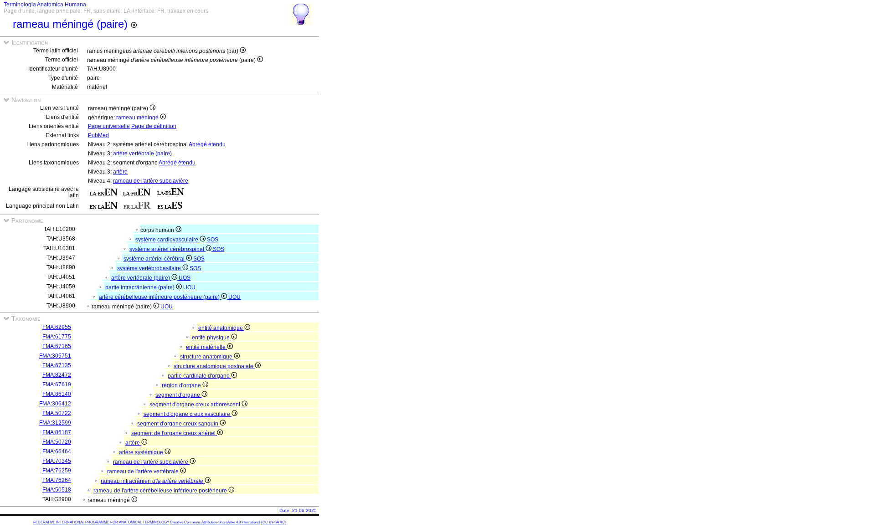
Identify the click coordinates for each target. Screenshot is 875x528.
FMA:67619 (56, 384)
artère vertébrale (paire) (142, 153)
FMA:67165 (56, 346)
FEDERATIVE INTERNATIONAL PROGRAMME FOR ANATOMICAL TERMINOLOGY (101, 522)
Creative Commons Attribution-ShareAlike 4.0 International (215, 522)
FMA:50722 (56, 413)
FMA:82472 (56, 375)
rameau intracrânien (152, 481)
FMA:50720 (56, 442)
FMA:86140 (56, 394)
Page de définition (153, 126)
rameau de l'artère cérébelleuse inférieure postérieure (160, 490)
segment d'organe (178, 395)
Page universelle (109, 126)
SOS (212, 239)
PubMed (98, 135)
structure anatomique (207, 357)
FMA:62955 (56, 327)
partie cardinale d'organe (199, 376)
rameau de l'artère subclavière (150, 181)
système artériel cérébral (155, 259)
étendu (217, 144)
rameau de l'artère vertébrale (143, 471)
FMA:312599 (55, 423)
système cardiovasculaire (167, 239)
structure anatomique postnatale (214, 366)
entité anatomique (221, 328)
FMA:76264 (56, 480)
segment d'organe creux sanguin (178, 423)
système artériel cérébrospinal (167, 249)
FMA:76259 (56, 470)
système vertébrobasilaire (149, 268)
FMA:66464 (56, 451)
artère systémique (142, 452)
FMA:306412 (55, 403)
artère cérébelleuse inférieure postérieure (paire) (160, 297)
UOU (189, 287)
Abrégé (198, 144)
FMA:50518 (56, 490)
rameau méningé (138, 117)
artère (120, 172)
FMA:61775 (56, 336)
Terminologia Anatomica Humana (45, 4)
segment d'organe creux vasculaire (188, 414)
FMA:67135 (56, 365)
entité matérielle (206, 347)
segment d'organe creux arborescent (195, 404)
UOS (184, 278)
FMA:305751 (55, 356)
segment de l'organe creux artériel (174, 433)
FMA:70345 (56, 461)
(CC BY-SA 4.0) (273, 522)
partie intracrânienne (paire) (140, 287)
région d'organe (182, 385)
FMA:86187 (56, 432)
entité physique (211, 337)
